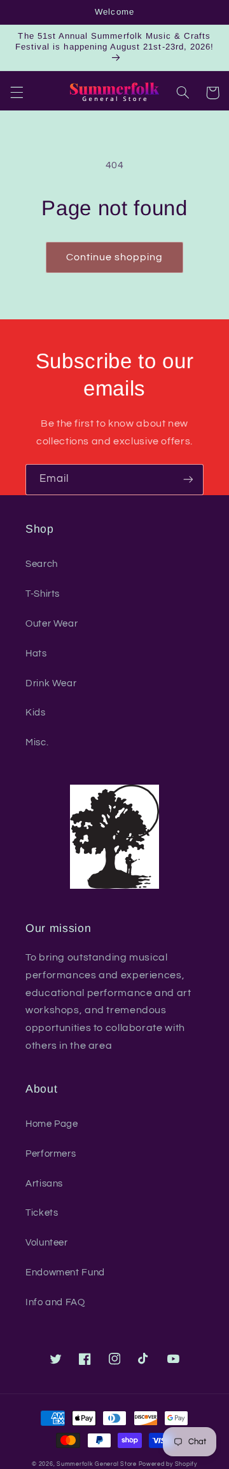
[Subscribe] (188, 479)
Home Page (51, 1124)
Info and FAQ (55, 1302)
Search (41, 564)
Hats (36, 653)
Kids (35, 712)
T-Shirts (42, 594)
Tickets (41, 1213)
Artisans (44, 1183)
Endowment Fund (65, 1272)
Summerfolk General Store (97, 1464)
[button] (16, 92)
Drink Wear (50, 683)
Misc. (36, 742)
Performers (50, 1154)
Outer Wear (51, 623)
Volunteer (46, 1242)
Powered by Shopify (168, 1464)
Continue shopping (114, 257)
